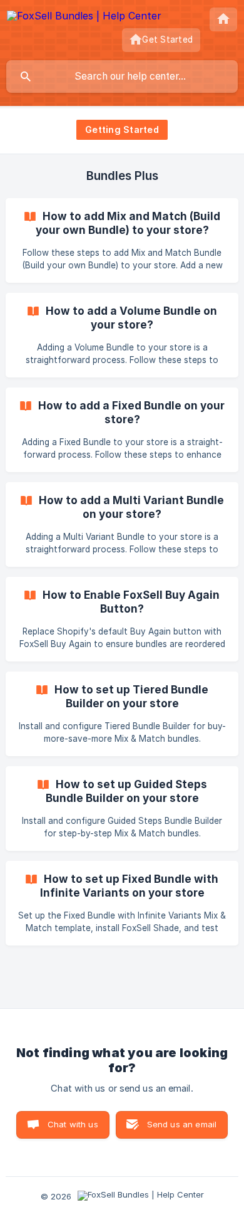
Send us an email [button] (181, 1124)
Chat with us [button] (73, 1124)
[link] (122, 240)
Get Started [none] (167, 39)
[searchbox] (122, 76)
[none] (84, 18)
